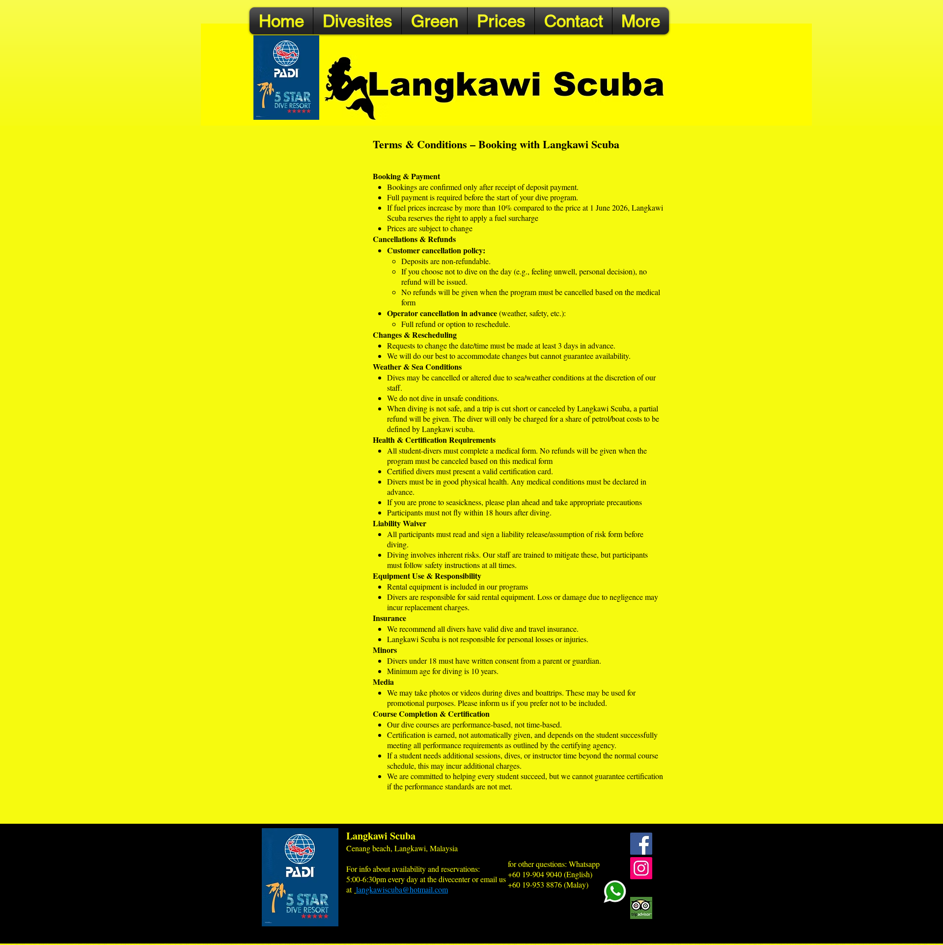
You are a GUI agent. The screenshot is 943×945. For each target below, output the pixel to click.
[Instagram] (641, 868)
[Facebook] (641, 844)
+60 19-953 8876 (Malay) (548, 884)
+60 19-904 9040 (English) (550, 874)
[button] (357, 20)
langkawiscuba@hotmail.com (402, 889)
